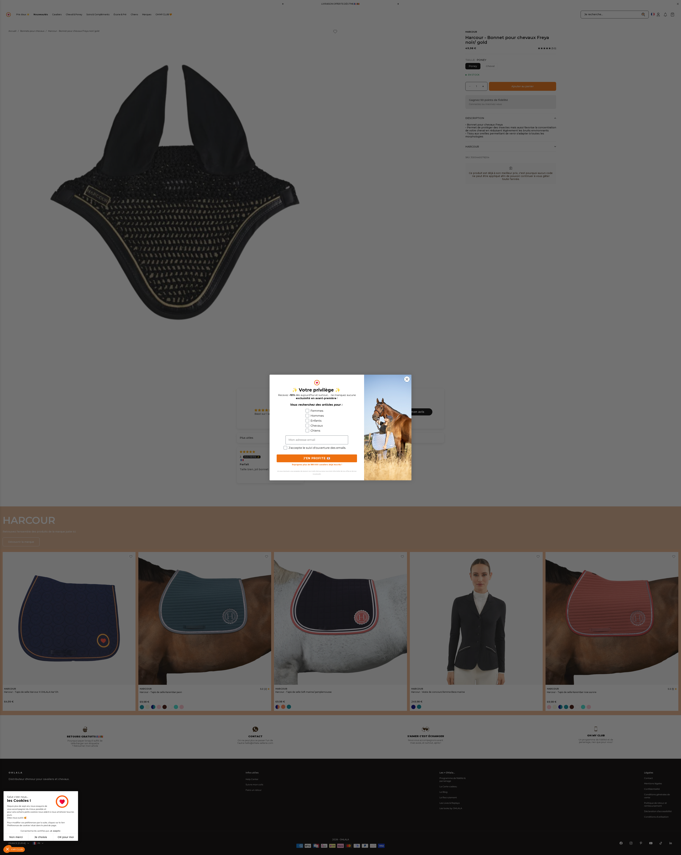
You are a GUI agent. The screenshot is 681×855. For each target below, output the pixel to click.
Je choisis (40, 837)
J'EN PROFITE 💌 (316, 458)
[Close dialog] (407, 379)
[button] (7, 849)
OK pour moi (66, 837)
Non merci (16, 837)
